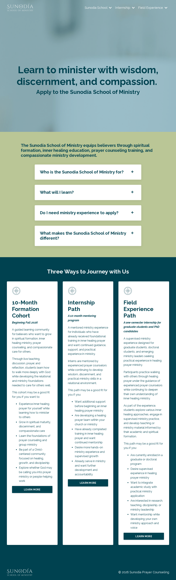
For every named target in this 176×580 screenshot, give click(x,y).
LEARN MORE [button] (32, 489)
